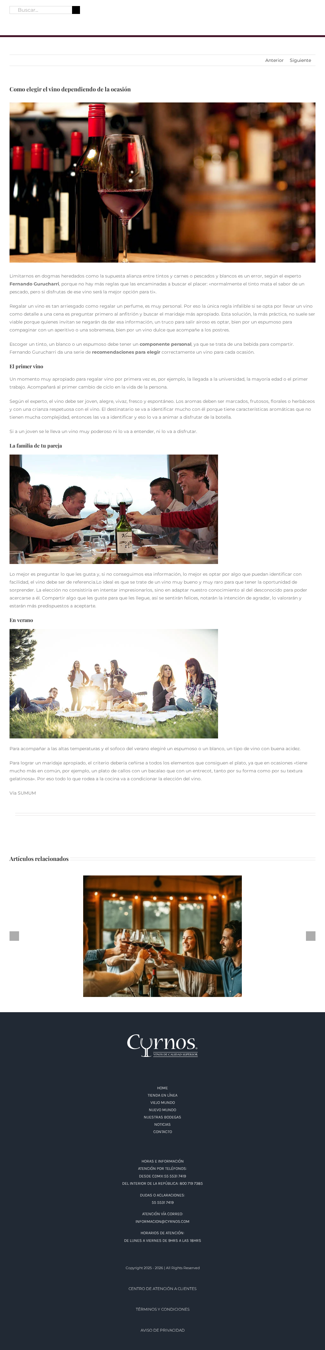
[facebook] (12, 20)
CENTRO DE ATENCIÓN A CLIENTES (162, 1288)
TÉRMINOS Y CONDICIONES (162, 1309)
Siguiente (300, 60)
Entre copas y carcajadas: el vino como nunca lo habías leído (162, 931)
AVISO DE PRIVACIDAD (163, 1330)
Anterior (274, 60)
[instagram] (23, 20)
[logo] (162, 5)
